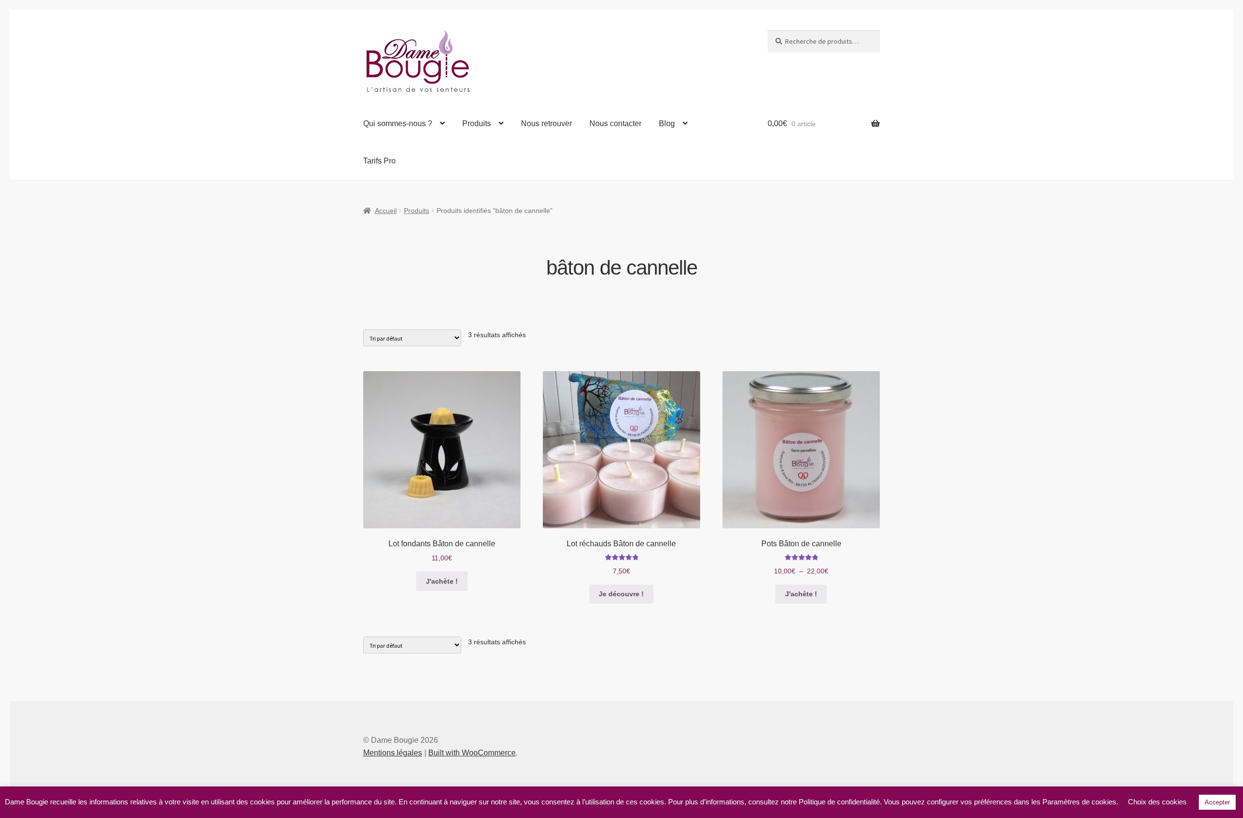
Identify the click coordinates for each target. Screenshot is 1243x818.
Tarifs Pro (379, 161)
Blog (667, 123)
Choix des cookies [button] (1157, 802)
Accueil (386, 210)
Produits (476, 123)
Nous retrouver (546, 123)
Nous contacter (615, 123)
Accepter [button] (1217, 802)
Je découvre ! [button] (621, 594)
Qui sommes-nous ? (397, 123)
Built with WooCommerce (472, 753)
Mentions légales (392, 753)
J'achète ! (442, 581)
